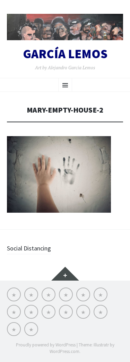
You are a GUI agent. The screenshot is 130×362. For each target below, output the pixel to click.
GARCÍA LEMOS (65, 54)
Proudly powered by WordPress (46, 345)
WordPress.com (64, 351)
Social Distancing (29, 248)
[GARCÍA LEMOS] (65, 27)
